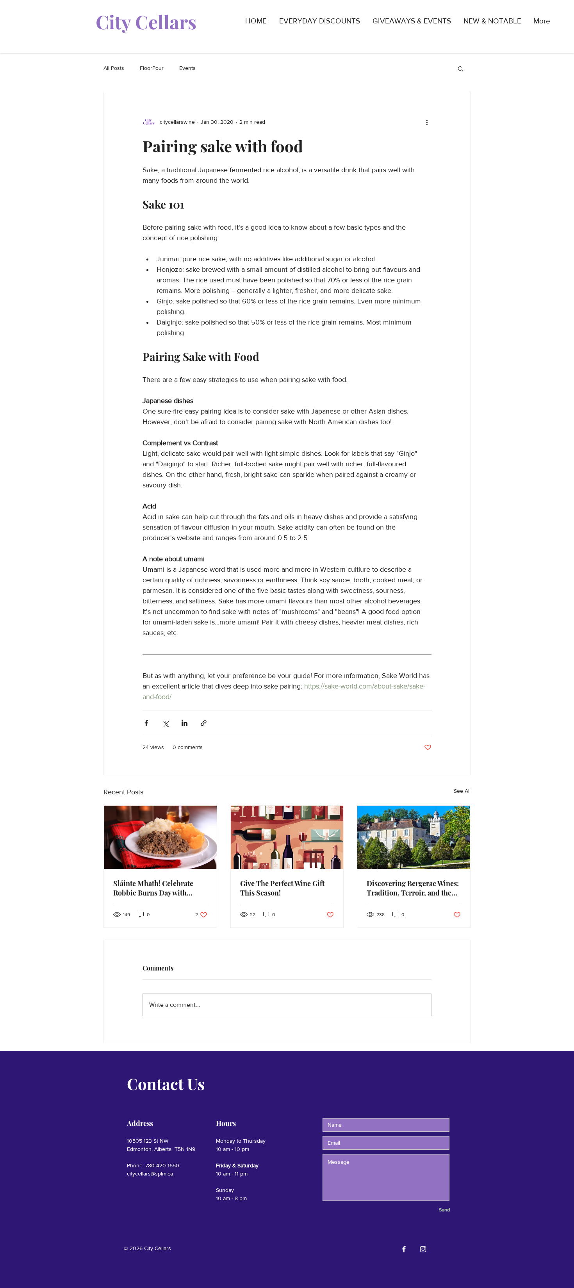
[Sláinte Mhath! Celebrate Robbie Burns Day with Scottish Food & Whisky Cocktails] (160, 837)
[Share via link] (203, 723)
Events (187, 68)
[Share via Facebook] (146, 723)
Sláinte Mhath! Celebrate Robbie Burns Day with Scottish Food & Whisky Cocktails (153, 888)
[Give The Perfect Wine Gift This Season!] (287, 837)
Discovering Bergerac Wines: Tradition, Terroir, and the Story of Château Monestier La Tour (413, 888)
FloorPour (152, 68)
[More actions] (426, 122)
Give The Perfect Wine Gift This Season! (282, 888)
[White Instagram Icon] (423, 1249)
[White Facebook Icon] (404, 1249)
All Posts (113, 68)
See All (462, 791)
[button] (460, 68)
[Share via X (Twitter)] (165, 723)
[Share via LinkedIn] (184, 723)
